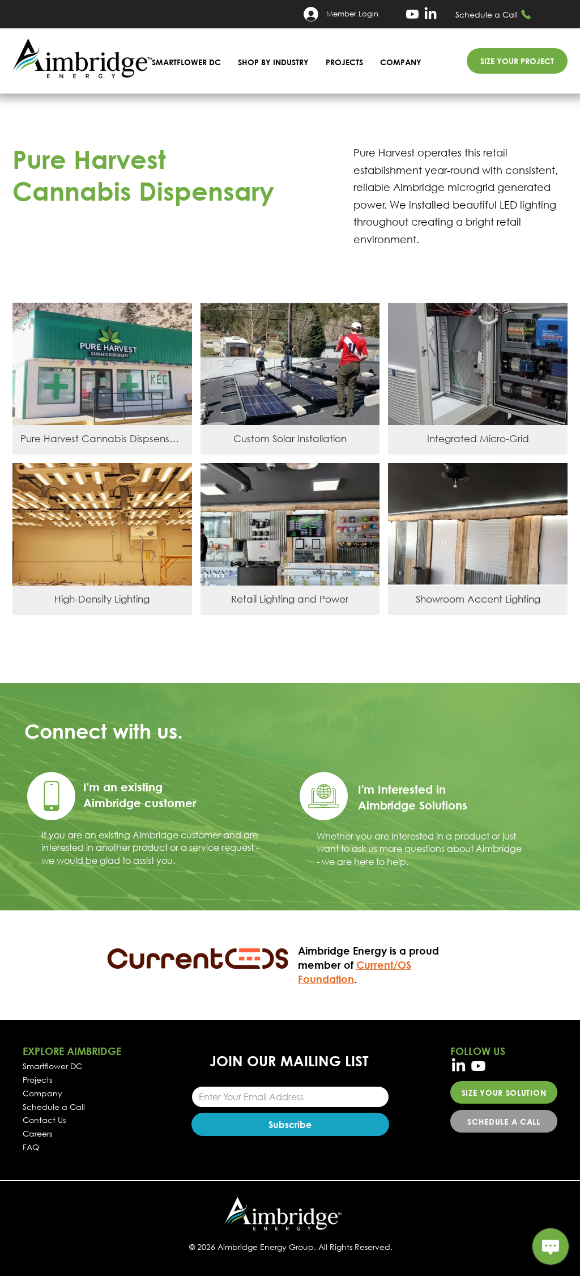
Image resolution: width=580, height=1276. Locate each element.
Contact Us (44, 1119)
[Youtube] (412, 14)
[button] (273, 62)
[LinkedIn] (430, 14)
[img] (102, 379)
